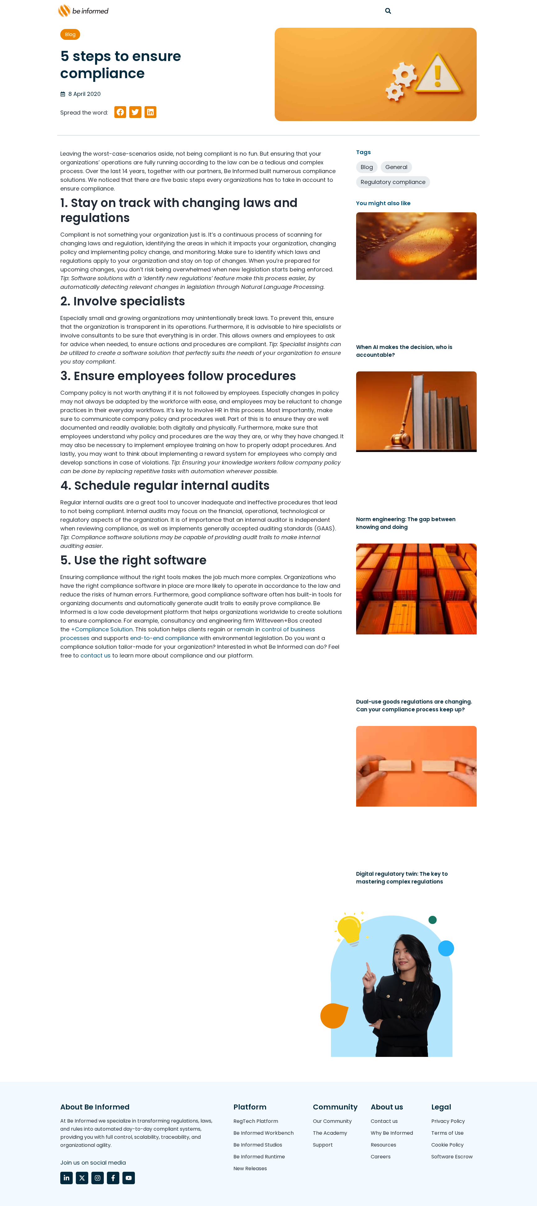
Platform (250, 1107)
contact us (95, 655)
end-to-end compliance (164, 638)
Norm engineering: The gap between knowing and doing (406, 523)
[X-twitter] (82, 1178)
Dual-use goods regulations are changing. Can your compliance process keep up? (414, 705)
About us (387, 1107)
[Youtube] (128, 1178)
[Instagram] (97, 1178)
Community (335, 1107)
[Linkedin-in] (66, 1178)
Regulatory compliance (393, 182)
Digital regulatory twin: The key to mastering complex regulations (402, 877)
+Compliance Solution (102, 629)
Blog (70, 34)
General (396, 167)
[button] (388, 10)
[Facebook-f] (113, 1178)
